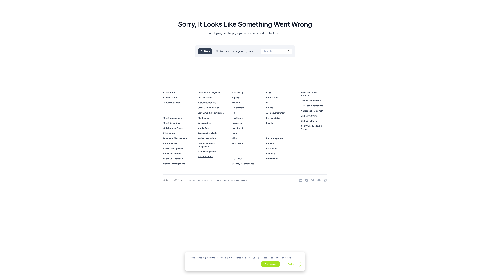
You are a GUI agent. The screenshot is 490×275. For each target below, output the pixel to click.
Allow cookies (270, 264)
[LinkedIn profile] (300, 180)
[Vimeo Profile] (325, 180)
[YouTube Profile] (319, 180)
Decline (291, 264)
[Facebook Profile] (306, 180)
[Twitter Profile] (312, 180)
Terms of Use (194, 180)
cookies (199, 258)
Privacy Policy (208, 180)
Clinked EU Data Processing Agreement (232, 180)
